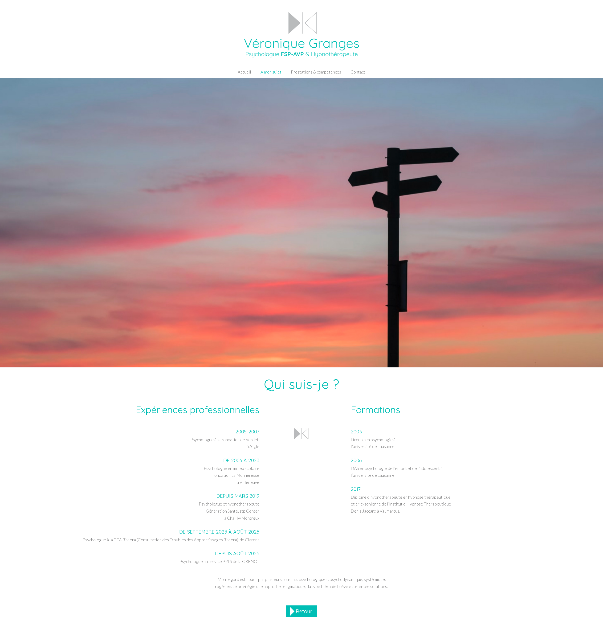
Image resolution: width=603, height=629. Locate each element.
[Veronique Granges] (301, 38)
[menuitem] (244, 72)
